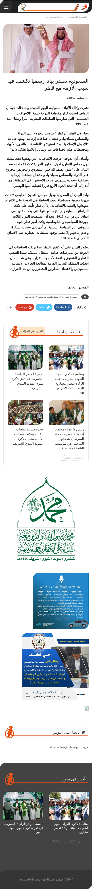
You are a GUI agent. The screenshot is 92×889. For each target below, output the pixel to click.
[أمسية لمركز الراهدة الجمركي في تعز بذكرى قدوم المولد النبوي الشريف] (25, 357)
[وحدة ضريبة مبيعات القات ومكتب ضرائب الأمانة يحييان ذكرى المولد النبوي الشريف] (25, 412)
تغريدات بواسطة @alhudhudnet (69, 747)
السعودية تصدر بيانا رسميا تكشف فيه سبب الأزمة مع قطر (51, 297)
